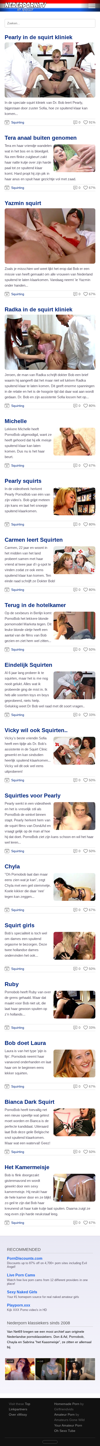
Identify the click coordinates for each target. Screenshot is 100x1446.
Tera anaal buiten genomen (41, 138)
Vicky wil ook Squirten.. (36, 730)
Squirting (17, 122)
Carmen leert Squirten (34, 540)
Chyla (12, 866)
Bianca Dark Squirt (29, 1102)
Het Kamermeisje (27, 1167)
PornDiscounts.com (24, 1258)
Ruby (12, 984)
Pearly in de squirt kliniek (38, 37)
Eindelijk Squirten (28, 665)
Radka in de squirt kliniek (38, 309)
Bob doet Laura (25, 1043)
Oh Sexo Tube (64, 1431)
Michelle (16, 421)
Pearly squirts (23, 481)
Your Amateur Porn (68, 1425)
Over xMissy (18, 1414)
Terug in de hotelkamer (35, 605)
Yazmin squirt (23, 203)
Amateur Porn (64, 1414)
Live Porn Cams (21, 1275)
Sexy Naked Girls (22, 1292)
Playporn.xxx (18, 1305)
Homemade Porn (66, 1404)
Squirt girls (19, 925)
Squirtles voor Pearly (32, 795)
